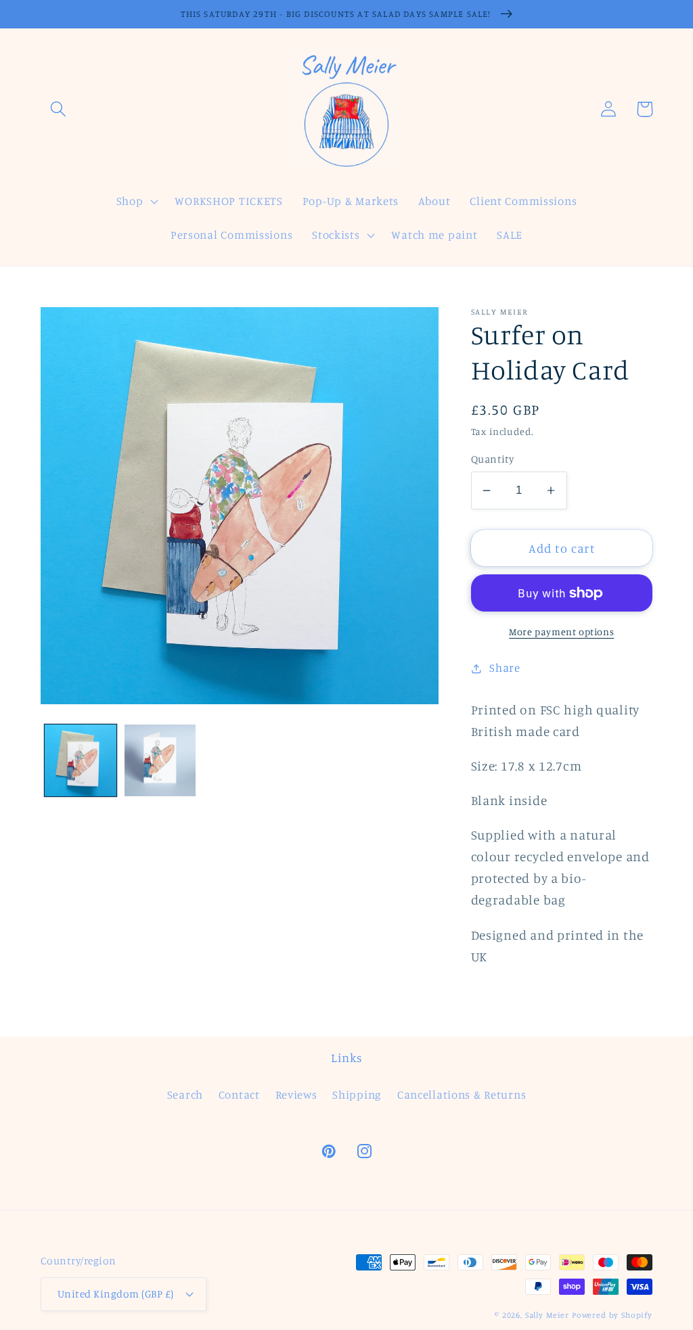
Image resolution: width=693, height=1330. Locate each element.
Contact (239, 1094)
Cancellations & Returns (462, 1094)
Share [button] (504, 667)
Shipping (357, 1094)
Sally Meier (547, 1315)
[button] (58, 109)
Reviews (296, 1094)
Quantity (492, 459)
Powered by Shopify (612, 1315)
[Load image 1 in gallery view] (80, 760)
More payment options (561, 631)
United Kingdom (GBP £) (116, 1293)
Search (185, 1094)
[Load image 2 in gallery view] (160, 760)
